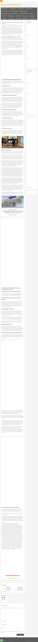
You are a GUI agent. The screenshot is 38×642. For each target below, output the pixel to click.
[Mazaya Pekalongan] (31, 77)
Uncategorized (32, 18)
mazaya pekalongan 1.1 (5, 11)
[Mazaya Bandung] (31, 98)
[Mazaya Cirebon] (31, 108)
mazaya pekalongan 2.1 (14, 13)
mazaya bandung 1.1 (13, 8)
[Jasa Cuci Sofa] (31, 28)
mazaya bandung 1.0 (4, 8)
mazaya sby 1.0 (31, 13)
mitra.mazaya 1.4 (4, 18)
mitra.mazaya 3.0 (25, 18)
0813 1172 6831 (12, 578)
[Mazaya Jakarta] (31, 87)
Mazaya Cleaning (13, 24)
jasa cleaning (10, 410)
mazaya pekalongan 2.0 (5, 13)
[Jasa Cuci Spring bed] (31, 51)
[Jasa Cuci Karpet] (31, 39)
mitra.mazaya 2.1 (18, 18)
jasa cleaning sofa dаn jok (12, 293)
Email (4, 624)
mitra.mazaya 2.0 (11, 18)
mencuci (20, 167)
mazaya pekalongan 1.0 (29, 8)
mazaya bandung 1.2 (21, 8)
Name (4, 621)
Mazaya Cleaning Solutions (11, 5)
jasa (11, 543)
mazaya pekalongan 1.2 (14, 11)
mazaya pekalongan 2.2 (23, 13)
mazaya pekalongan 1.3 (23, 11)
